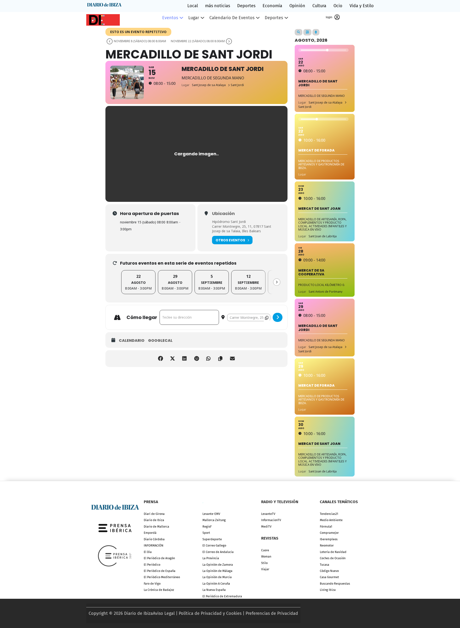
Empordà (150, 533)
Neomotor (327, 545)
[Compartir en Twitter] (172, 359)
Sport (206, 533)
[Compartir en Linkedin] (184, 359)
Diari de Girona (154, 514)
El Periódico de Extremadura (222, 596)
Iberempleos (329, 539)
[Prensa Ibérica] (115, 527)
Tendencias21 (329, 514)
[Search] (298, 32)
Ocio (338, 5)
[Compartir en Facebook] (161, 359)
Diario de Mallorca (156, 526)
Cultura (319, 5)
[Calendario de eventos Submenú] (258, 18)
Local (192, 5)
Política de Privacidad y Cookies (210, 613)
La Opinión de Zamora (217, 564)
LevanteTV (268, 514)
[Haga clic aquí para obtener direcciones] (277, 317)
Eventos (170, 17)
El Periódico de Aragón (159, 558)
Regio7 (207, 526)
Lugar (193, 17)
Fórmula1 (326, 526)
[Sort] (315, 32)
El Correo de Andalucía (218, 552)
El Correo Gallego (214, 545)
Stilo (264, 563)
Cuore (265, 550)
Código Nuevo (329, 571)
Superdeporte (212, 539)
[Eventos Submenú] (181, 18)
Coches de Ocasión (332, 558)
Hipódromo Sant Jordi (229, 221)
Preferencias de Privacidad (272, 613)
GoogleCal (160, 340)
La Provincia (210, 558)
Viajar (265, 569)
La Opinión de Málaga (217, 571)
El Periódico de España (159, 571)
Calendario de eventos (231, 17)
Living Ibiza (328, 590)
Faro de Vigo (152, 583)
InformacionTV (271, 520)
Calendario (131, 340)
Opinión (297, 5)
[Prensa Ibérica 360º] (115, 555)
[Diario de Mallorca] (115, 506)
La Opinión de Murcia (217, 577)
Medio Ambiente (331, 520)
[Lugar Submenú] (202, 18)
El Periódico (152, 564)
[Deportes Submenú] (286, 18)
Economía (272, 5)
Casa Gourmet (329, 577)
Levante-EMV (211, 514)
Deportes (246, 5)
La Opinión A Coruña (216, 583)
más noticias (217, 5)
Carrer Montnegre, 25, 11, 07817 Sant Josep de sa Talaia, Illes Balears (241, 228)
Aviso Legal (164, 613)
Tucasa (324, 564)
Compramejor (329, 533)
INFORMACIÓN (153, 545)
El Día (148, 552)
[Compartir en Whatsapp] (208, 359)
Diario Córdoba (154, 539)
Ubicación (223, 213)
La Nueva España (214, 590)
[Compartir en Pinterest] (196, 359)
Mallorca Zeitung (214, 520)
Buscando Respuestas (335, 583)
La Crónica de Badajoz (159, 590)
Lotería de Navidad (333, 552)
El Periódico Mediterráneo (162, 577)
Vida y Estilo (362, 5)
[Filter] (307, 32)
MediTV (266, 526)
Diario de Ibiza (154, 520)
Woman (266, 556)
